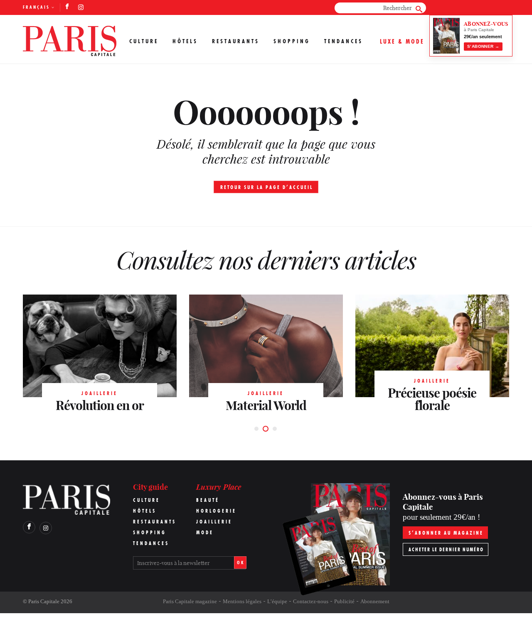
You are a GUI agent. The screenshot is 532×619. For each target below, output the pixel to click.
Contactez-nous (310, 601)
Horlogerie (216, 511)
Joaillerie (214, 521)
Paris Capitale (43, 601)
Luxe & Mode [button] (402, 41)
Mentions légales (242, 601)
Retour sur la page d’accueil (266, 187)
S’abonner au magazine (446, 533)
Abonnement (374, 601)
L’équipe (277, 601)
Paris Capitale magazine (190, 601)
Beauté (207, 500)
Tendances (343, 41)
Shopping (291, 41)
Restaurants (235, 41)
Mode (205, 532)
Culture (143, 41)
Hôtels (185, 41)
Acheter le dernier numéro (446, 549)
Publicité (344, 601)
